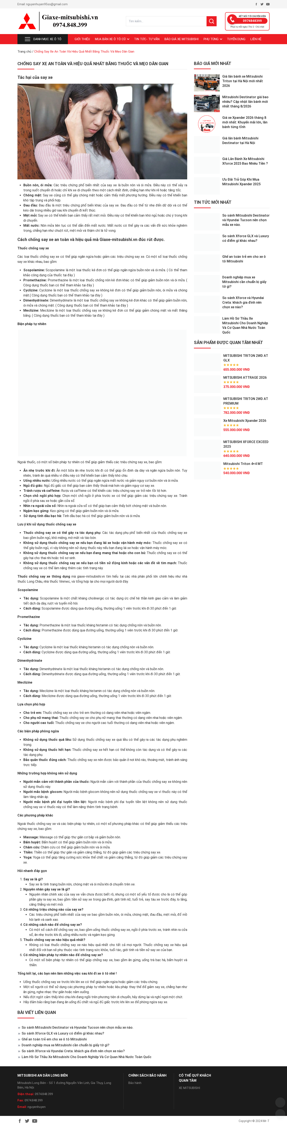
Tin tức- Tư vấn (146, 39)
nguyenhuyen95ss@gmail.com (47, 4)
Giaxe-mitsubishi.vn (118, 239)
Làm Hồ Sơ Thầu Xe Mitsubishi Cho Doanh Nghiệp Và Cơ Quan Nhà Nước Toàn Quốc (86, 1057)
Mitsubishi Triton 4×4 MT (243, 464)
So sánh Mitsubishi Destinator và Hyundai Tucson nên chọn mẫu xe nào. (77, 1027)
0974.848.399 (44, 1094)
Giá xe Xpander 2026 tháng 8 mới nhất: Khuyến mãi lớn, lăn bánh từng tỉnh (244, 122)
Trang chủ (24, 51)
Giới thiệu (82, 39)
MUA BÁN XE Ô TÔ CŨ (110, 39)
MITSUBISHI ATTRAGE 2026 (245, 377)
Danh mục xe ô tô (47, 39)
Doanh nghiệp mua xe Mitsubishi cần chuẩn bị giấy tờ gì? (65, 1045)
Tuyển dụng (236, 39)
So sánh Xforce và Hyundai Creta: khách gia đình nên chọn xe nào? (73, 1051)
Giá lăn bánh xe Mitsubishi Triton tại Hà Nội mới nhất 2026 (242, 81)
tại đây (68, 275)
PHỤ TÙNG (211, 39)
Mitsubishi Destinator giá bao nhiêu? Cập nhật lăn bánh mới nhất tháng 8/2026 (245, 101)
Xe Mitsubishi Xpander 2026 (244, 420)
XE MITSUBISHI (189, 1088)
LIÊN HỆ (255, 39)
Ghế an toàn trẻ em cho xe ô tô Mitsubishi (54, 1039)
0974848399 (252, 21)
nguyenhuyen (37, 1107)
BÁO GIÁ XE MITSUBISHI (182, 39)
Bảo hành (134, 1083)
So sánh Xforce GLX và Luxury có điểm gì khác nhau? (63, 1033)
